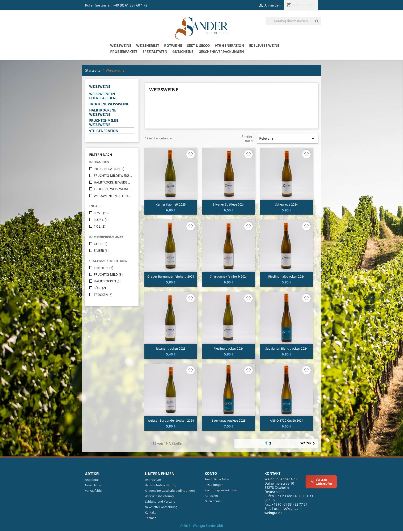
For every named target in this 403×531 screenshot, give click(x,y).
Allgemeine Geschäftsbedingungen (170, 491)
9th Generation (229, 45)
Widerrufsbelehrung (159, 496)
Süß (100, 288)
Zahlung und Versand (160, 501)
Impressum (153, 480)
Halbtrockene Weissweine (102, 112)
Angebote (92, 480)
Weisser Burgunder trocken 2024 (171, 420)
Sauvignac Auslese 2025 (229, 420)
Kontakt (150, 512)
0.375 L (101, 220)
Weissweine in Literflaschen (102, 96)
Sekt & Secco (198, 45)
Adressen (211, 496)
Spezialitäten (155, 51)
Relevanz (287, 138)
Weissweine (120, 45)
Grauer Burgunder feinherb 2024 (170, 276)
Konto (211, 473)
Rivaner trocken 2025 (171, 348)
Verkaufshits (93, 491)
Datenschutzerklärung (160, 485)
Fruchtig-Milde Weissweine (103, 122)
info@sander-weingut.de (282, 510)
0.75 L (101, 213)
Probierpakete (123, 51)
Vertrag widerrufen (324, 481)
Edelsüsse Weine (264, 45)
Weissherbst (147, 45)
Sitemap (150, 518)
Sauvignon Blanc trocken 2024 (286, 348)
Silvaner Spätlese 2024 (229, 204)
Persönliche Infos (217, 479)
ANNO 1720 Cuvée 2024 (286, 420)
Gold (100, 244)
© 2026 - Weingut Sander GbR (201, 525)
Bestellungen (214, 485)
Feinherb (103, 268)
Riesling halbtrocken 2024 (286, 276)
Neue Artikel (93, 485)
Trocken (103, 294)
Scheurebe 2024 (286, 204)
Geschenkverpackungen (221, 51)
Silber (101, 250)
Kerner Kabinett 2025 (171, 204)
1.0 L (99, 226)
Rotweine (173, 45)
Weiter (308, 443)
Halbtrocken (107, 281)
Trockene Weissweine (109, 104)
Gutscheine (183, 51)
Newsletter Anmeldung (161, 507)
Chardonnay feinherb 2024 (228, 276)
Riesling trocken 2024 (228, 348)
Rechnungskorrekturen (221, 490)
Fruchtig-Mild (108, 274)
